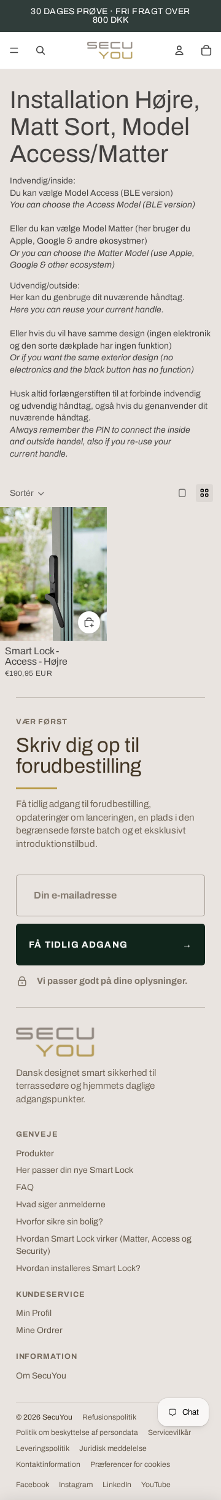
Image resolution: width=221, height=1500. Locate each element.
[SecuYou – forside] (55, 1042)
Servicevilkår (169, 1432)
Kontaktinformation (48, 1464)
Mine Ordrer (39, 1330)
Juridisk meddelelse (113, 1448)
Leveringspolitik (42, 1448)
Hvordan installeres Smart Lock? (78, 1268)
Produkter (35, 1153)
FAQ (25, 1187)
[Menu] (14, 50)
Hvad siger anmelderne (61, 1204)
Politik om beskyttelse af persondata (77, 1432)
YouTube (156, 1484)
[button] (27, 493)
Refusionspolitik (109, 1417)
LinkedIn (117, 1484)
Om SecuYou (41, 1375)
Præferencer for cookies (130, 1464)
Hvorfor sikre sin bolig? (59, 1221)
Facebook (32, 1484)
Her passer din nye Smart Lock (74, 1170)
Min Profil (34, 1313)
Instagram (76, 1484)
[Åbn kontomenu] (179, 50)
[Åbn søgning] (40, 50)
